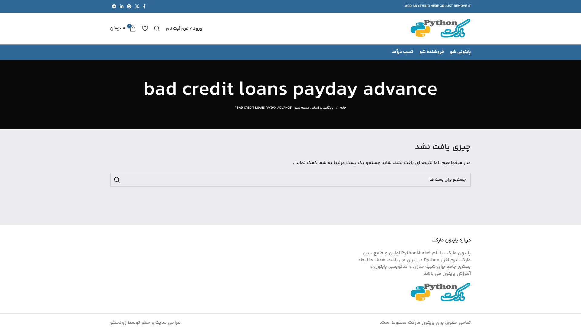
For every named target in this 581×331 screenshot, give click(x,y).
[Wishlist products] (145, 28)
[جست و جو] (157, 28)
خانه (343, 108)
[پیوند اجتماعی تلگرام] (114, 6)
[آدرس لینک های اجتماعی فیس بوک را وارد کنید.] (144, 6)
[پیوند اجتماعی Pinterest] (129, 6)
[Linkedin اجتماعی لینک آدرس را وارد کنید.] (121, 6)
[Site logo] (440, 28)
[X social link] (137, 6)
